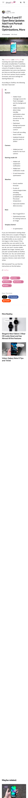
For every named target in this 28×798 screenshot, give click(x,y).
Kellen (9, 11)
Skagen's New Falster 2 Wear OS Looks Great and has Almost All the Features (13, 336)
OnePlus (5, 270)
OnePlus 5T (18, 60)
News (6, 787)
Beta (6, 278)
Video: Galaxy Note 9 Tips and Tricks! (12, 359)
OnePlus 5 (8, 60)
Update (7, 285)
